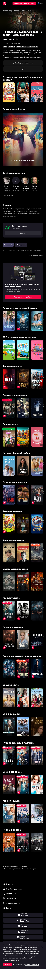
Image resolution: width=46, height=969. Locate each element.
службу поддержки (32, 964)
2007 (7, 43)
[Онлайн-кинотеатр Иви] (5, 3)
